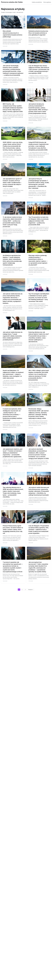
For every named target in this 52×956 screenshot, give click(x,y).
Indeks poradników (37, 2)
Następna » (30, 589)
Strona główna (47, 2)
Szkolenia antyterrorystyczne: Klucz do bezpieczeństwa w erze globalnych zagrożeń (38, 33)
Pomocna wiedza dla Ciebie (12, 2)
